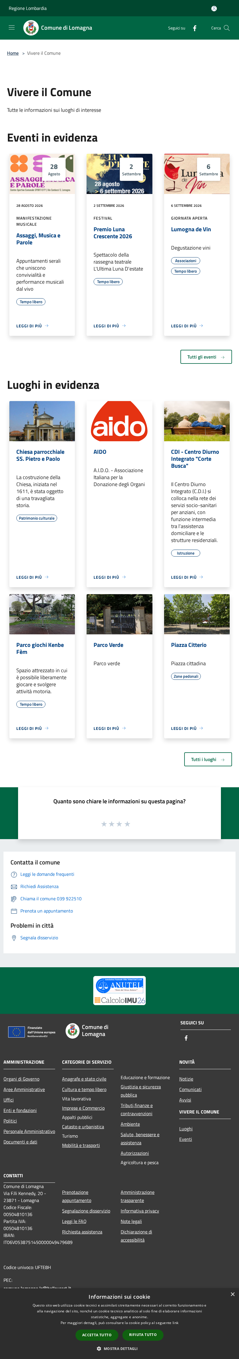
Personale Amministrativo (29, 1131)
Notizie (186, 1078)
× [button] (232, 1294)
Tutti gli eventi (202, 356)
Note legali (131, 1221)
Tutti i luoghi (204, 759)
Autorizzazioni (135, 1153)
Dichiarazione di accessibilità (136, 1235)
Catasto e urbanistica (83, 1126)
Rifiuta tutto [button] (143, 1334)
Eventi (185, 1139)
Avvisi (185, 1099)
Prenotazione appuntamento (76, 1196)
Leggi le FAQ (74, 1221)
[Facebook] (192, 28)
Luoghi (186, 1128)
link (175, 1322)
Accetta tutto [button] (97, 1334)
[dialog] (119, 1323)
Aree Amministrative (24, 1089)
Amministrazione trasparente (137, 1196)
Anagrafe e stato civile (84, 1078)
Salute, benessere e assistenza (140, 1138)
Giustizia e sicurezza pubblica (141, 1090)
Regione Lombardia (28, 8)
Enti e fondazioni (20, 1110)
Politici (10, 1120)
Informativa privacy (140, 1210)
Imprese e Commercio (83, 1107)
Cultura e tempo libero (84, 1089)
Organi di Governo (21, 1078)
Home (13, 53)
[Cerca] (226, 27)
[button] (119, 1348)
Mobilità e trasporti (81, 1145)
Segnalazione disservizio (86, 1210)
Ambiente (130, 1123)
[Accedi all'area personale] (214, 9)
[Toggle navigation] (11, 27)
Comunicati (190, 1089)
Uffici (8, 1099)
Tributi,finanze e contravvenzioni (137, 1109)
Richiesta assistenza (82, 1231)
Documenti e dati (20, 1141)
